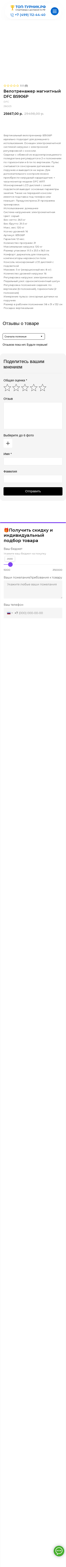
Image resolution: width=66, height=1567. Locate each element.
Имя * (8, 454)
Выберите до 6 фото (19, 435)
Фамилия (10, 471)
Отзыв (8, 399)
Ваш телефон (13, 604)
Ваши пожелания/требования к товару (33, 577)
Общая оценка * (15, 380)
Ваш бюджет (13, 549)
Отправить (33, 491)
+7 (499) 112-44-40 (30, 15)
